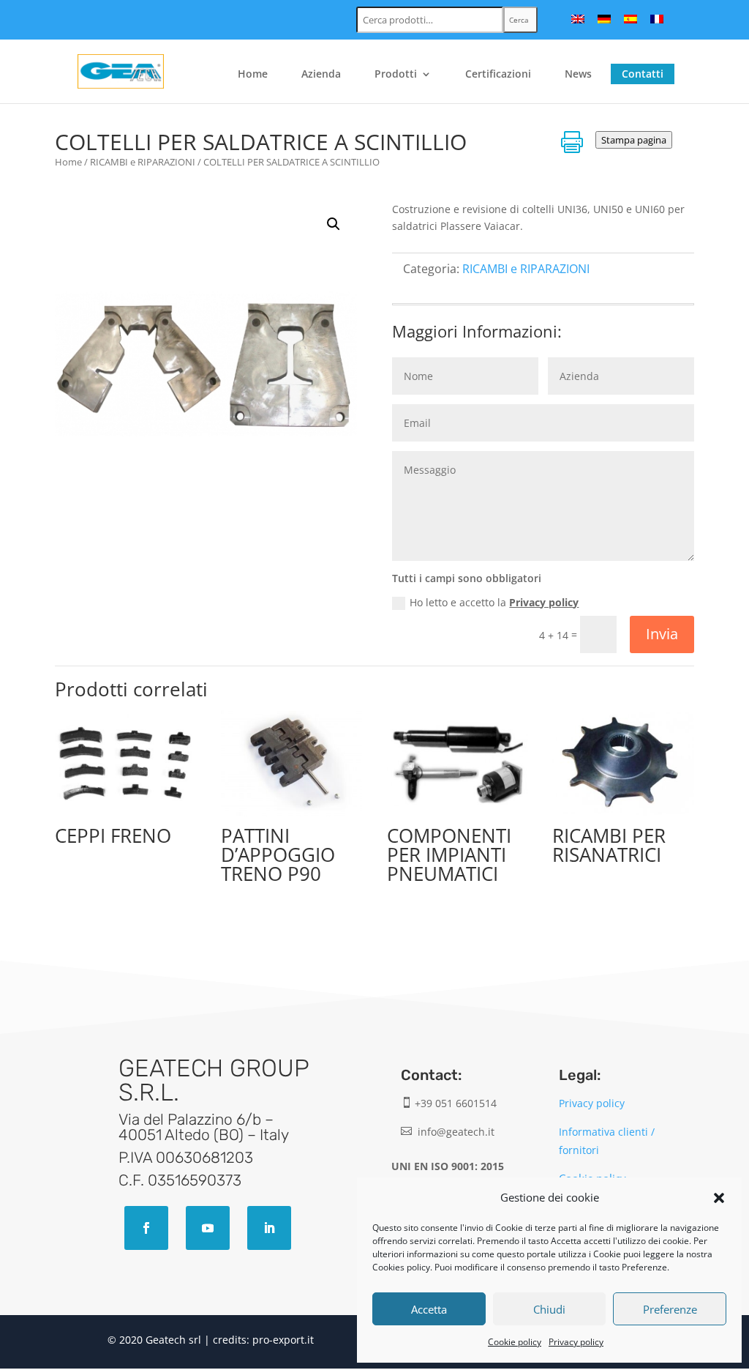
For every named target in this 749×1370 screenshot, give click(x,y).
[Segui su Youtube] (208, 1228)
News (578, 75)
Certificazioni (498, 75)
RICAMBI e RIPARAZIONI (142, 161)
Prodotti (395, 75)
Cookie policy (514, 1342)
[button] (719, 1198)
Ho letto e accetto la (494, 602)
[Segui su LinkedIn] (269, 1228)
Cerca (519, 20)
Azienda (321, 75)
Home (253, 75)
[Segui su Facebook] (146, 1228)
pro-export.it (283, 1340)
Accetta (429, 1309)
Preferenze (670, 1309)
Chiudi (549, 1309)
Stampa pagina (633, 139)
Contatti (642, 74)
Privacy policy (576, 1342)
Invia (662, 634)
